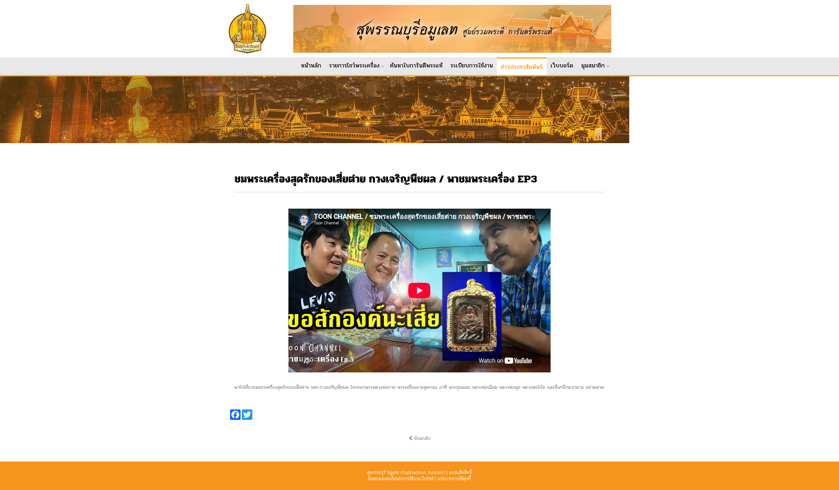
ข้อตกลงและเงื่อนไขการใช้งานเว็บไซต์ (401, 478)
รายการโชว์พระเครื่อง (354, 65)
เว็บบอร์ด (562, 65)
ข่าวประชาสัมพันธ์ (522, 66)
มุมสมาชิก (593, 65)
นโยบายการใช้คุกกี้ (454, 478)
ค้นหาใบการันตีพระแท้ (416, 65)
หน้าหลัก (311, 65)
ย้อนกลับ (421, 438)
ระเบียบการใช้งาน (471, 65)
